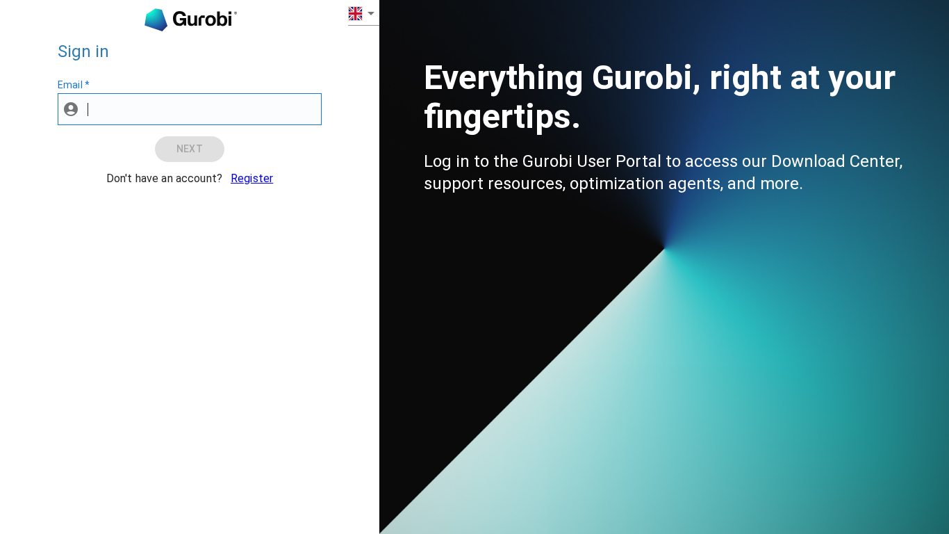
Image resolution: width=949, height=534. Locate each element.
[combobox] (363, 13)
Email (74, 84)
